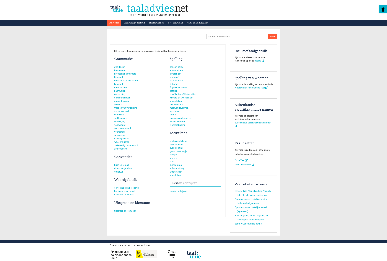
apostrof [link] (174, 77)
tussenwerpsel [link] (121, 111)
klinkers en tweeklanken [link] (181, 97)
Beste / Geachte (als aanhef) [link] (249, 223)
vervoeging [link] (119, 121)
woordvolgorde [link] (121, 142)
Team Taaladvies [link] (243, 164)
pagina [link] (258, 60)
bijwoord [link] (118, 77)
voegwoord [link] (119, 125)
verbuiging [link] (119, 114)
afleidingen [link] (119, 67)
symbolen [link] (174, 111)
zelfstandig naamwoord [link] (126, 145)
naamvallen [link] (119, 91)
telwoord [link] (118, 104)
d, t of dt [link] (174, 84)
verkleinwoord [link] (121, 118)
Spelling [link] (176, 59)
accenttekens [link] (176, 70)
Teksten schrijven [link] (183, 183)
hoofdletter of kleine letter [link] (183, 94)
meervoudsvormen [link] (179, 107)
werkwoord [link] (119, 135)
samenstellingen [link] (122, 97)
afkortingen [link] (175, 73)
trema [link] (173, 114)
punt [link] (172, 161)
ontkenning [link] (119, 94)
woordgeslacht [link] (121, 138)
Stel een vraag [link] (175, 23)
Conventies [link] (123, 157)
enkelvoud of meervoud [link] (126, 80)
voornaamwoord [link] (122, 128)
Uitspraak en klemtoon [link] (132, 203)
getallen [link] (173, 91)
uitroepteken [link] (176, 171)
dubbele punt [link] (176, 147)
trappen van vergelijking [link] (125, 107)
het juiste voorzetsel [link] (124, 191)
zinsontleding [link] (120, 148)
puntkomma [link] (176, 165)
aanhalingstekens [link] (178, 141)
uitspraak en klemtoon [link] (125, 210)
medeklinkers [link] (176, 104)
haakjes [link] (173, 154)
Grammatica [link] (124, 59)
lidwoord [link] (118, 84)
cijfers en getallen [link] (123, 168)
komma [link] (173, 158)
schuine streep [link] (177, 168)
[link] (383, 9)
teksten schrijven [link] (178, 191)
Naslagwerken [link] (156, 23)
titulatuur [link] (118, 171)
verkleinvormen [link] (177, 121)
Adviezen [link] (114, 23)
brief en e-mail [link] (121, 165)
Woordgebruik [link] (125, 180)
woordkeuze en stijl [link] (123, 194)
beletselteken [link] (176, 144)
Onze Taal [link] (240, 160)
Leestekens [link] (178, 133)
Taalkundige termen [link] (134, 23)
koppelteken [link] (176, 101)
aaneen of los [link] (177, 67)
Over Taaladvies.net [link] (197, 23)
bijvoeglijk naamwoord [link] (125, 73)
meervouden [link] (120, 87)
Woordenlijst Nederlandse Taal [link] (250, 87)
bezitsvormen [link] (176, 80)
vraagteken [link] (175, 175)
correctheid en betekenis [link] (126, 187)
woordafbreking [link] (177, 125)
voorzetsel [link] (119, 131)
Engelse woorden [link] (178, 87)
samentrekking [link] (121, 101)
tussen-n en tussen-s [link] (180, 118)
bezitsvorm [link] (119, 70)
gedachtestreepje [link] (178, 151)
